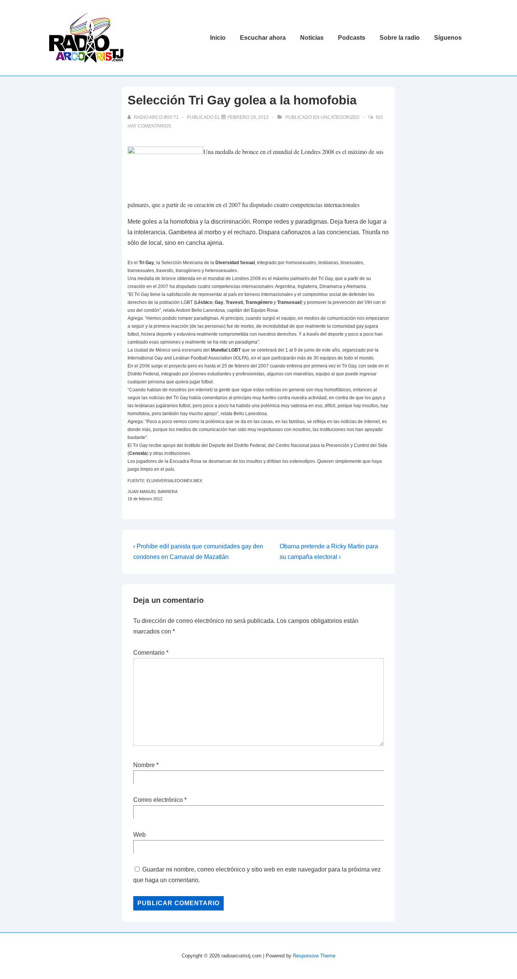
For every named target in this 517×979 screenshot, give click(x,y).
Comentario (150, 652)
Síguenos (448, 37)
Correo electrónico (158, 800)
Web (139, 834)
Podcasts (351, 37)
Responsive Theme (314, 956)
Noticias (312, 37)
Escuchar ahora (263, 37)
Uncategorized (340, 117)
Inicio (218, 37)
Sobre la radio (400, 37)
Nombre (144, 765)
